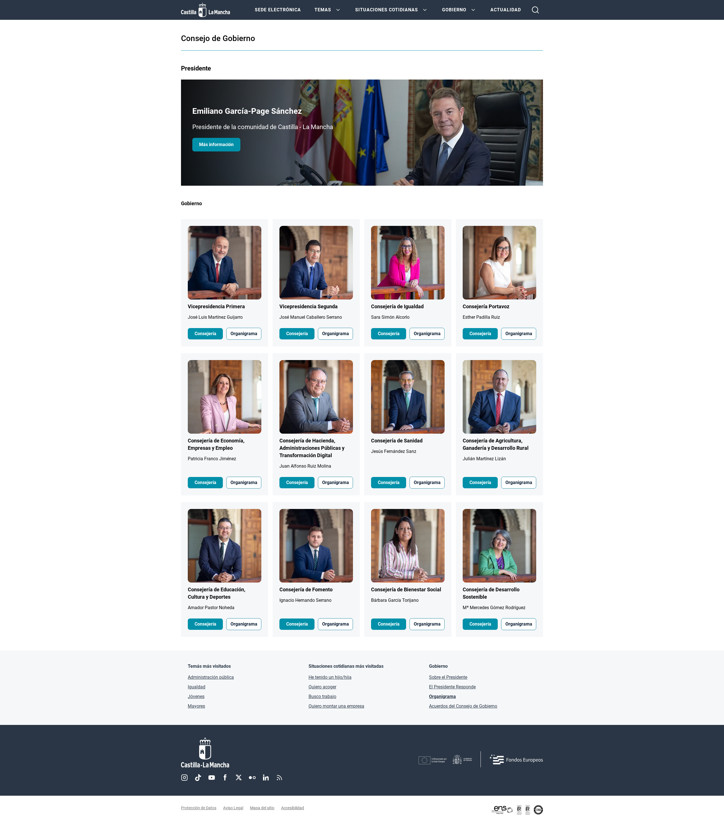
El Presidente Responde (452, 687)
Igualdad (196, 687)
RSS (279, 777)
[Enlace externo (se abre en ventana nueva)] (517, 810)
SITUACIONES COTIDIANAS (386, 9)
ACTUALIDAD (505, 9)
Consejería (205, 333)
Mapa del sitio (262, 808)
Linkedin (266, 777)
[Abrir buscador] (535, 10)
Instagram (184, 777)
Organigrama (243, 333)
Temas (322, 9)
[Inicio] (257, 752)
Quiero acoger (322, 687)
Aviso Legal (233, 808)
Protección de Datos (198, 808)
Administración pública (211, 677)
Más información (216, 144)
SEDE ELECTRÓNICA (278, 9)
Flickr (252, 777)
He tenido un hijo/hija (330, 677)
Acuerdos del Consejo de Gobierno (463, 706)
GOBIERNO (454, 9)
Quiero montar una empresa (336, 706)
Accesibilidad (292, 808)
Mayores (196, 706)
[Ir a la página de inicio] (205, 10)
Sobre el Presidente (448, 677)
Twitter (238, 777)
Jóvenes (196, 696)
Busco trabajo (322, 696)
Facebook (225, 777)
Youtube (211, 777)
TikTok (198, 777)
